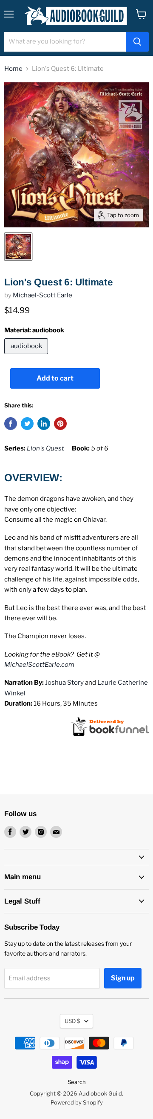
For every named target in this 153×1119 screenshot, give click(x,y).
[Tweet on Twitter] (27, 423)
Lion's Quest (45, 448)
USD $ (72, 1020)
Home (13, 69)
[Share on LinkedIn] (43, 423)
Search (77, 1081)
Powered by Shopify (77, 1102)
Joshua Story (64, 682)
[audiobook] (27, 356)
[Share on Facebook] (10, 423)
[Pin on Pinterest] (60, 423)
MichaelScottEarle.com (39, 664)
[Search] (137, 42)
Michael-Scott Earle (42, 295)
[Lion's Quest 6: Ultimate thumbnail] (18, 246)
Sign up (123, 978)
